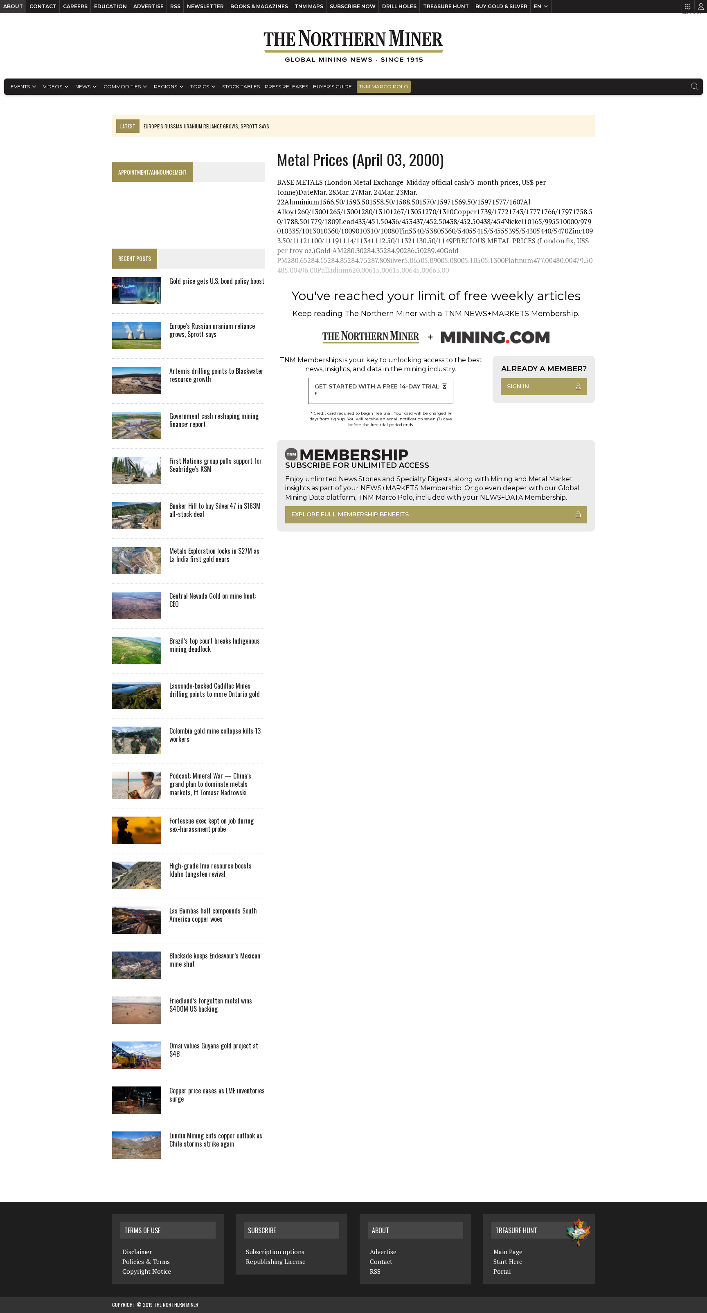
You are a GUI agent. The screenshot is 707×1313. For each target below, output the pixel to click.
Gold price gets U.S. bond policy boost (216, 281)
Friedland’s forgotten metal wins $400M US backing (210, 1005)
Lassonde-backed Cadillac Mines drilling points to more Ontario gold (214, 690)
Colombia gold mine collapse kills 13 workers (215, 735)
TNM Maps (309, 6)
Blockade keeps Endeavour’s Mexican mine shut (214, 960)
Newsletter (205, 6)
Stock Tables (241, 86)
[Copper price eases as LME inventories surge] (136, 1108)
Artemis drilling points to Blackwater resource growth (216, 375)
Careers (75, 6)
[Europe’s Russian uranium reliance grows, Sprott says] (136, 343)
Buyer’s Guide (332, 86)
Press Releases (286, 86)
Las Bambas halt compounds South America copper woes (213, 915)
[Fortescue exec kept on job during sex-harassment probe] (136, 838)
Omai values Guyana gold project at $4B (213, 1050)
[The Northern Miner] (353, 45)
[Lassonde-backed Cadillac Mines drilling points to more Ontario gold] (136, 703)
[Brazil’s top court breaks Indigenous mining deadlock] (136, 658)
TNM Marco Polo (383, 86)
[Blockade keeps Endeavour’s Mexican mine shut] (136, 973)
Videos (52, 86)
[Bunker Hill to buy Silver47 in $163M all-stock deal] (136, 523)
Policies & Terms (146, 1261)
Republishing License (276, 1261)
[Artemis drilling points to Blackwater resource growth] (136, 388)
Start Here (507, 1261)
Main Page (507, 1252)
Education (110, 6)
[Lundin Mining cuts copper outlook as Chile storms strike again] (136, 1153)
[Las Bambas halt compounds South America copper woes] (136, 928)
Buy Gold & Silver (501, 6)
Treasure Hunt (446, 6)
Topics (199, 86)
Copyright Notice (146, 1271)
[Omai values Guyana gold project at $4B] (136, 1063)
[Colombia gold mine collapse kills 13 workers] (136, 748)
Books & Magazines (259, 6)
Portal (502, 1271)
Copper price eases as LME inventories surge (217, 1095)
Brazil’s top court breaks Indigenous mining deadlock (214, 645)
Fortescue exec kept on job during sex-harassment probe (211, 825)
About (13, 6)
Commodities (122, 86)
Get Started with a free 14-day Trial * (377, 390)
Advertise (148, 6)
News (82, 86)
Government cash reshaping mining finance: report (214, 420)
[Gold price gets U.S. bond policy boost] (136, 298)
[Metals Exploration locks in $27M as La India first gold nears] (136, 568)
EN (537, 6)
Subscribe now (353, 6)
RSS (175, 6)
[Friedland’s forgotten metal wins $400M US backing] (136, 1018)
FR (697, 11)
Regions (165, 86)
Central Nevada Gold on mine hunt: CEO (212, 600)
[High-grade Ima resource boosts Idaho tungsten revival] (136, 883)
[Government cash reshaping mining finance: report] (136, 433)
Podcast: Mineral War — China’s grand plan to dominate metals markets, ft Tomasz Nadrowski (210, 784)
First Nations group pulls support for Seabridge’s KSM (215, 465)
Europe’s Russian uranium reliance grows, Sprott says (212, 330)
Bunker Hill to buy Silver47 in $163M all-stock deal (215, 510)
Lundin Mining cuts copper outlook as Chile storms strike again (215, 1140)
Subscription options (275, 1252)
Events (20, 86)
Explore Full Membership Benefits (350, 514)
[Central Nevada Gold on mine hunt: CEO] (136, 613)
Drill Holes (399, 6)
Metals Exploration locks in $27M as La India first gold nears (214, 555)
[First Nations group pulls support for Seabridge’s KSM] (136, 478)
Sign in (518, 386)
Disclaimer (137, 1252)
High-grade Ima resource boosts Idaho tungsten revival (210, 870)
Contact (42, 6)
